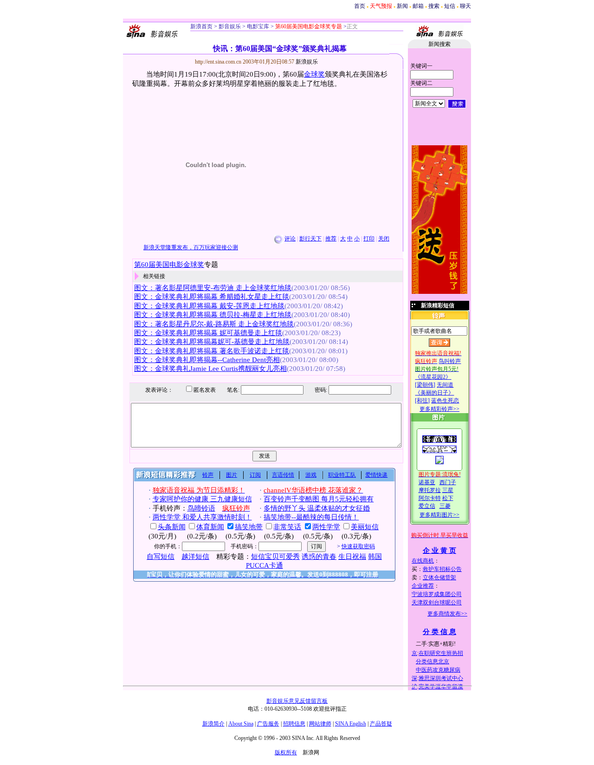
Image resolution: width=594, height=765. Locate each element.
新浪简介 (213, 723)
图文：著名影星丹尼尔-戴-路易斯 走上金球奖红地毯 (214, 324)
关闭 (383, 238)
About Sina (240, 723)
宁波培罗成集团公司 (437, 594)
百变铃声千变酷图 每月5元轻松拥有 (319, 499)
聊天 (465, 6)
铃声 (207, 475)
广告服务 (268, 723)
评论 (290, 238)
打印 (368, 238)
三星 (447, 490)
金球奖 (314, 74)
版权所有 (286, 752)
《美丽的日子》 (434, 392)
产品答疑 (381, 723)
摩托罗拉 (430, 490)
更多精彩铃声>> (439, 409)
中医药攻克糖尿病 (438, 670)
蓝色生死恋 (445, 400)
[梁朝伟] (425, 385)
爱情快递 (376, 475)
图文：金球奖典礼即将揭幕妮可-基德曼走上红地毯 (212, 341)
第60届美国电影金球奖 (169, 264)
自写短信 (160, 556)
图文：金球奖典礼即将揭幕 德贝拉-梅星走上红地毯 (212, 314)
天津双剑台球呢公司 (437, 602)
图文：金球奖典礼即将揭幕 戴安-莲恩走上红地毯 (209, 306)
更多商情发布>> (447, 613)
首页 (359, 6)
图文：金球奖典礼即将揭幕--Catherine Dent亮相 (207, 359)
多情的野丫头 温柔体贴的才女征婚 (317, 508)
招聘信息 (294, 723)
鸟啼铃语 (201, 508)
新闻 (402, 6)
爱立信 (427, 506)
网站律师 (320, 723)
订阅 (255, 475)
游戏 (310, 475)
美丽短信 (365, 527)
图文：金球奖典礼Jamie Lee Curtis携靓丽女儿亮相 (210, 368)
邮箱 (418, 6)
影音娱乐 (230, 26)
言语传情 (283, 475)
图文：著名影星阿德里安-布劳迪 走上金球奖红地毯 (212, 288)
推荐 (330, 238)
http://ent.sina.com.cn (219, 61)
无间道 (445, 385)
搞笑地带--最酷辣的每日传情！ (311, 517)
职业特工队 (342, 475)
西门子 (447, 482)
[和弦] (422, 400)
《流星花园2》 (433, 377)
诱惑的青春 (319, 556)
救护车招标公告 (442, 569)
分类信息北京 (432, 661)
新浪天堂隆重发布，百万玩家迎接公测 (190, 247)
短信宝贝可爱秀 (275, 556)
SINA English (350, 723)
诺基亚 (427, 482)
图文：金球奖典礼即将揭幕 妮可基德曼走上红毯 (208, 333)
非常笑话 (287, 527)
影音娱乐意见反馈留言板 (297, 701)
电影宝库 (257, 26)
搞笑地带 (249, 527)
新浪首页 (201, 26)
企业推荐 (423, 586)
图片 (231, 475)
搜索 (433, 6)
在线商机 (423, 561)
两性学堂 (326, 527)
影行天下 (310, 238)
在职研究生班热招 (441, 653)
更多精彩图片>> (439, 515)
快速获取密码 (358, 546)
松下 (447, 498)
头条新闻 (172, 527)
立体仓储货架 (439, 577)
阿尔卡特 (430, 498)
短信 (449, 6)
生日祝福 (352, 556)
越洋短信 (195, 556)
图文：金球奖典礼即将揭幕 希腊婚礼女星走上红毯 (211, 296)
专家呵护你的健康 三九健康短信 (202, 499)
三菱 (445, 506)
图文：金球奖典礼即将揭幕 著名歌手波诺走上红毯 (211, 351)
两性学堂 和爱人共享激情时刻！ (202, 517)
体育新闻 (210, 527)
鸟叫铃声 (450, 361)
